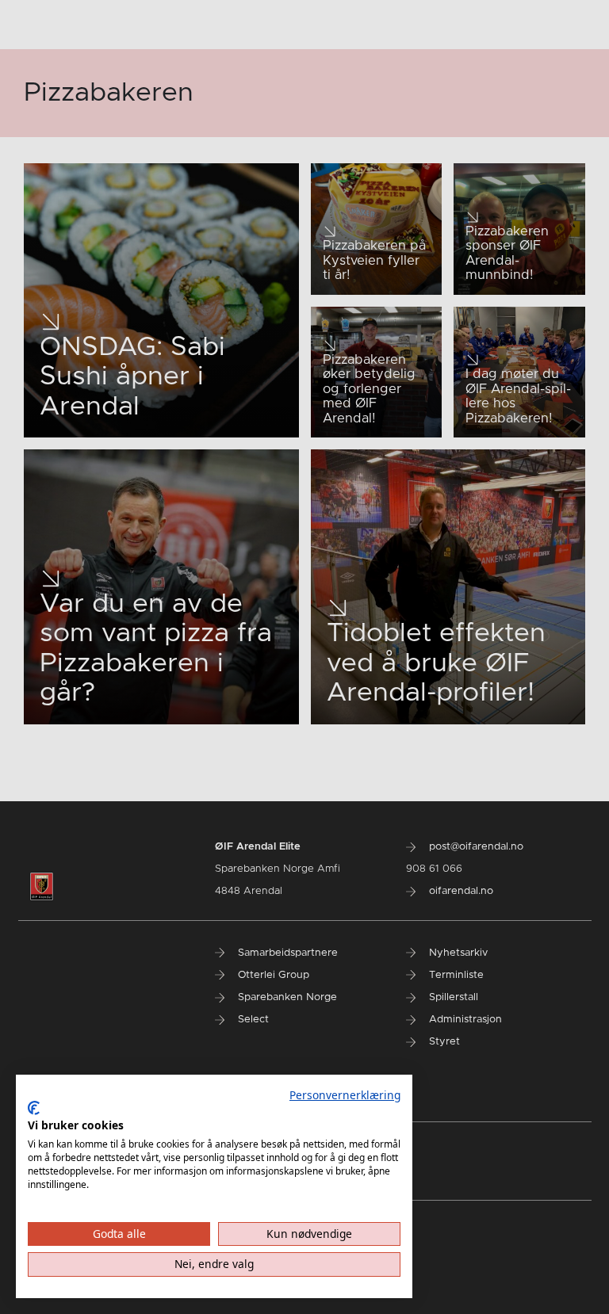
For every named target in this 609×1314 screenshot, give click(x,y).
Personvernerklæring (344, 1094)
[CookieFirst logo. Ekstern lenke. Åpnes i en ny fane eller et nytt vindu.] (34, 1108)
